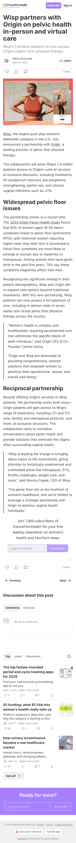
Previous (15, 580)
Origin (55, 144)
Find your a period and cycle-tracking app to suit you (28, 683)
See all (11, 776)
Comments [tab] (12, 608)
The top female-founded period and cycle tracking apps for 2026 (28, 672)
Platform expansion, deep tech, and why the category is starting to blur (27, 716)
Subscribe (53, 5)
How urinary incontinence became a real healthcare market (24, 742)
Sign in (68, 5)
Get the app (53, 831)
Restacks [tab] (28, 608)
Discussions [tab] (33, 656)
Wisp (7, 134)
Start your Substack (30, 831)
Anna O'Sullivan (22, 58)
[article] (38, 681)
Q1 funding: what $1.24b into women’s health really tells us (27, 707)
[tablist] (20, 608)
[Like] (7, 71)
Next (63, 580)
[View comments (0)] (16, 71)
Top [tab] (7, 656)
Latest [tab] (18, 656)
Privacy (40, 824)
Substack (22, 838)
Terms (49, 824)
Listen (67, 60)
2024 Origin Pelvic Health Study (35, 222)
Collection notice (64, 824)
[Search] (69, 656)
